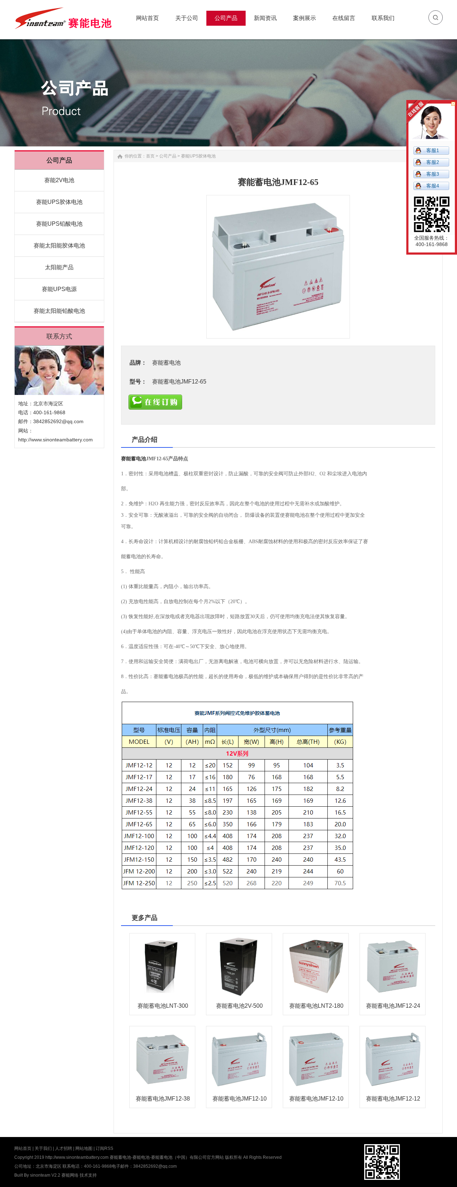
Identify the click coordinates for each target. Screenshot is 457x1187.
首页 (150, 156)
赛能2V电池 (59, 180)
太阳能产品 (59, 267)
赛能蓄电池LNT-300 (162, 1006)
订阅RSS (104, 1148)
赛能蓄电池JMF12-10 (239, 1099)
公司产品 (167, 156)
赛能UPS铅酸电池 (59, 224)
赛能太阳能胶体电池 (59, 245)
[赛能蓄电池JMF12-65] (278, 267)
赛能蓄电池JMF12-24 (393, 1006)
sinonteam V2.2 (45, 1175)
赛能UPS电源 (59, 289)
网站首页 (22, 1148)
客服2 (432, 162)
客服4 (432, 186)
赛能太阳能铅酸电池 (59, 311)
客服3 (432, 174)
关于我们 (43, 1148)
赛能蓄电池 (133, 458)
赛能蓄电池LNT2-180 (316, 1006)
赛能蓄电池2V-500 (239, 1006)
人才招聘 (63, 1148)
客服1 (432, 150)
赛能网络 (70, 1175)
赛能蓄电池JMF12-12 (393, 1099)
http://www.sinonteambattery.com (55, 439)
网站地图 (83, 1148)
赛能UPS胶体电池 (59, 202)
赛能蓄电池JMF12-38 (163, 1099)
